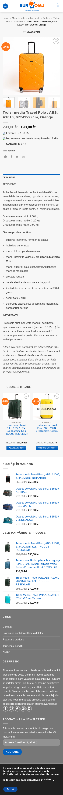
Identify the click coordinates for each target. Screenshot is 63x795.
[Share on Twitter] (17, 157)
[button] (5, 6)
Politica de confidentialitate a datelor (23, 633)
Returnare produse (13, 639)
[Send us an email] (23, 709)
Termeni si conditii (13, 646)
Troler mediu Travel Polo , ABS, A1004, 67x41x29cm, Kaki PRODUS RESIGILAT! (16, 429)
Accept (10, 789)
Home (6, 18)
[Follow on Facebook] (5, 709)
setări (47, 779)
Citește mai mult (46, 448)
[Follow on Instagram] (11, 709)
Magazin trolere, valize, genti (25, 18)
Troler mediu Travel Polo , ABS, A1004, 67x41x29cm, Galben (47, 428)
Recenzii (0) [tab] (9, 184)
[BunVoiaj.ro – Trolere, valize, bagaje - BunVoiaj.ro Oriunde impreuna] (32, 6)
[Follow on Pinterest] (29, 709)
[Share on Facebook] (11, 157)
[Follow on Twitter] (17, 709)
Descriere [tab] (9, 177)
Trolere (46, 18)
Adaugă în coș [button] (16, 448)
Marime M (18, 21)
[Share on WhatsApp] (5, 157)
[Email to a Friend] (23, 157)
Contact (7, 626)
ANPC (6, 652)
